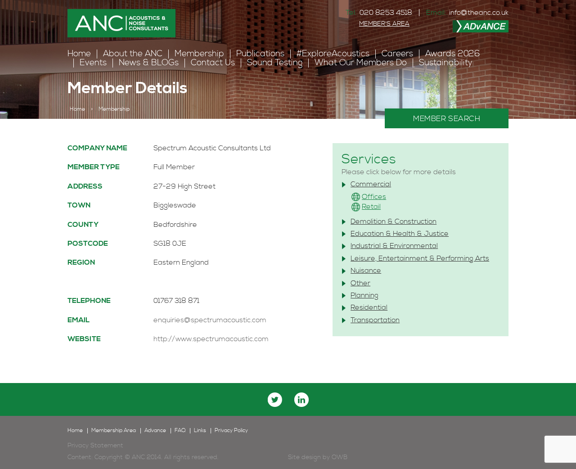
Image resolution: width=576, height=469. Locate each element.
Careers (397, 54)
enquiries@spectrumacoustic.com (209, 320)
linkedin (301, 399)
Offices (374, 196)
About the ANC (132, 54)
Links (200, 430)
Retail (371, 206)
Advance (155, 430)
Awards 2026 (452, 54)
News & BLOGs (149, 63)
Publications (260, 54)
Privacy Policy (231, 430)
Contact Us (213, 63)
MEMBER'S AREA (384, 24)
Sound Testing (274, 63)
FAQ (180, 430)
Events (93, 63)
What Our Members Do (361, 63)
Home (79, 54)
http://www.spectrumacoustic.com (211, 338)
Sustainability (445, 63)
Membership (199, 54)
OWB (339, 457)
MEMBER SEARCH (446, 119)
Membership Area (113, 430)
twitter (275, 399)
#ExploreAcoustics (333, 54)
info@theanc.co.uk (478, 12)
